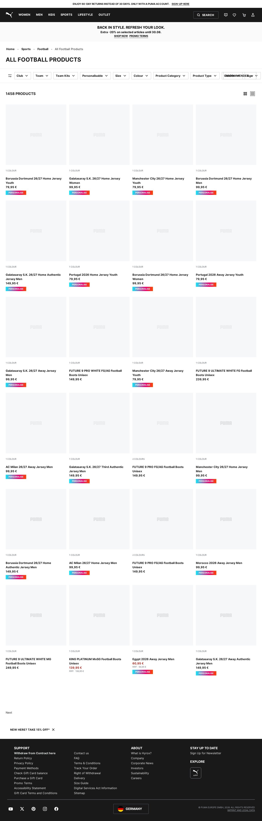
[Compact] (245, 93)
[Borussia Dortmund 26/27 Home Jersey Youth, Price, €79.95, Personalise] (36, 150)
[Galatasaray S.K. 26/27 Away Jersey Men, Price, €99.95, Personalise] (36, 342)
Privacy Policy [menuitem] (23, 763)
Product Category (168, 75)
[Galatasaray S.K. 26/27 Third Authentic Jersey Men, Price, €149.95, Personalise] (99, 438)
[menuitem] (24, 15)
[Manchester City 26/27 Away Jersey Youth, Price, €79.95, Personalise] (162, 342)
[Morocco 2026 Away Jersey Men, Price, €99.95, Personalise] (226, 532)
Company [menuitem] (137, 758)
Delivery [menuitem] (79, 778)
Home (10, 49)
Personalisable (92, 75)
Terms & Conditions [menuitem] (87, 763)
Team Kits (63, 75)
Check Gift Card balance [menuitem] (31, 773)
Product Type (202, 75)
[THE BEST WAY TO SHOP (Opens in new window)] (195, 772)
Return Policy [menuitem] (23, 758)
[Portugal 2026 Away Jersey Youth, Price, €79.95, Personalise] (226, 244)
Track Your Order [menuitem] (85, 768)
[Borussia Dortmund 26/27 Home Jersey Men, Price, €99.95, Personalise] (226, 150)
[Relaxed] (252, 93)
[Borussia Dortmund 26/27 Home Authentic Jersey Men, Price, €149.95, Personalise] (36, 534)
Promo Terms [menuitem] (23, 783)
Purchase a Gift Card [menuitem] (28, 778)
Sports (26, 49)
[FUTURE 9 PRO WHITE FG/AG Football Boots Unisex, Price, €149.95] (99, 339)
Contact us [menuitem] (81, 753)
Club (20, 75)
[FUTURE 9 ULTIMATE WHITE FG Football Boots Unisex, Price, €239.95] (226, 339)
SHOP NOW (121, 35)
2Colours (138, 459)
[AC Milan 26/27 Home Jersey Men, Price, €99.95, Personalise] (99, 532)
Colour (138, 75)
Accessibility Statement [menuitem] (30, 788)
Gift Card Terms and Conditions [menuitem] (35, 793)
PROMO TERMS (138, 35)
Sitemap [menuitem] (79, 793)
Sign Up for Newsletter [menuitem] (205, 753)
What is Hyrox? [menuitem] (141, 753)
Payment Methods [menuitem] (26, 768)
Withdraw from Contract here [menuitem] (35, 753)
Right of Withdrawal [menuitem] (87, 773)
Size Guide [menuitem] (81, 783)
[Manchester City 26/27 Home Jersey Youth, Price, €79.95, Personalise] (162, 150)
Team (39, 75)
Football (42, 49)
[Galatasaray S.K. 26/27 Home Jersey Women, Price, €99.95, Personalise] (99, 150)
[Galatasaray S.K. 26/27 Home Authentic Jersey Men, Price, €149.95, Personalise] (36, 246)
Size (118, 75)
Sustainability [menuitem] (140, 773)
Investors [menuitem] (137, 768)
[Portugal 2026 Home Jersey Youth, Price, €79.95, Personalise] (99, 244)
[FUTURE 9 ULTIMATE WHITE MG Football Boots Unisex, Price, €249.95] (36, 627)
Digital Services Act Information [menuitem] (95, 788)
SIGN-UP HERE (180, 3)
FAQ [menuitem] (76, 758)
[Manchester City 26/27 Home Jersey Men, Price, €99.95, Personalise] (226, 438)
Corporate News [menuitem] (142, 763)
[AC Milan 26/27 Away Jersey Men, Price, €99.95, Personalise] (36, 436)
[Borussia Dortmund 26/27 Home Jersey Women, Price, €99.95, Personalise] (162, 246)
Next (9, 712)
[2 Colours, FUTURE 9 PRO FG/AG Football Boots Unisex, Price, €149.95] (162, 435)
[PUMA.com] (8, 15)
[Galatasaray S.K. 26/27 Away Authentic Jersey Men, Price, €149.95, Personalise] (226, 630)
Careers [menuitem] (136, 778)
